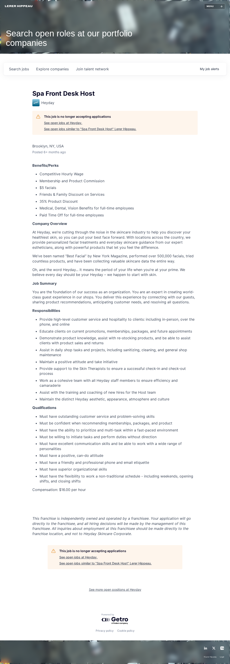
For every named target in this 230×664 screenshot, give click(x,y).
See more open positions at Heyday (115, 589)
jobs (19, 69)
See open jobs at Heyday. (63, 123)
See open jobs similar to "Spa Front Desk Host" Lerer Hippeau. (90, 129)
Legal (222, 657)
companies (52, 69)
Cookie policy (126, 630)
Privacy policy (105, 630)
